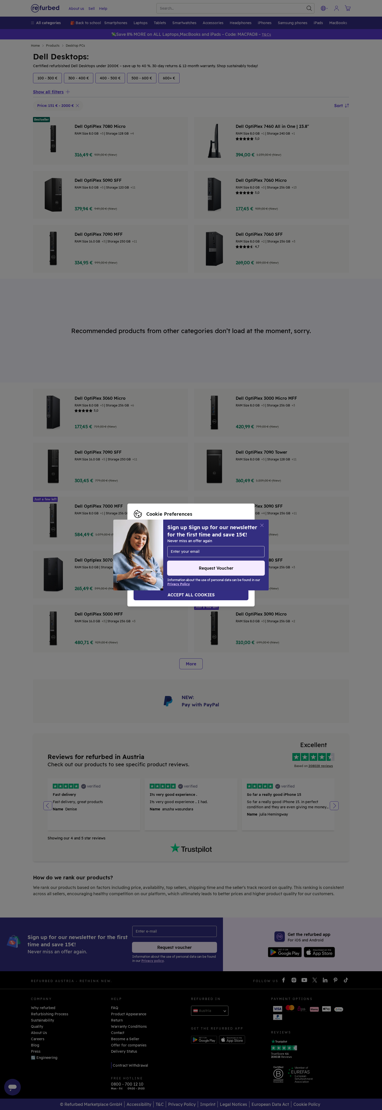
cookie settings (170, 546)
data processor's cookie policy (161, 557)
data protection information (159, 552)
